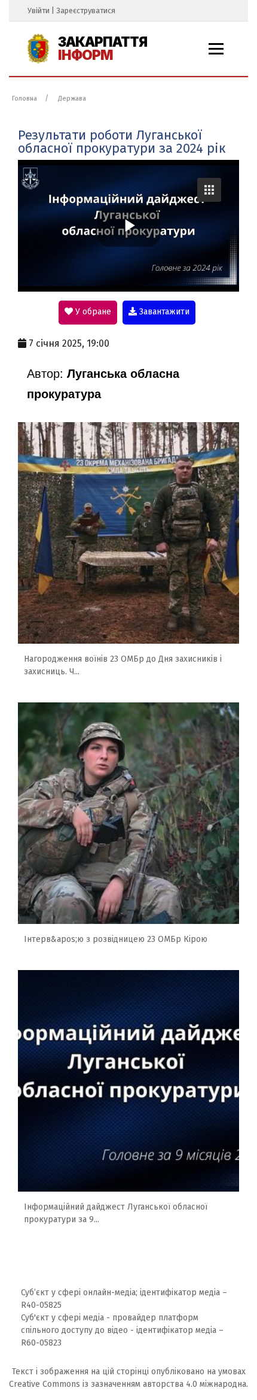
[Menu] (216, 48)
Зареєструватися (85, 10)
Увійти (38, 10)
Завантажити (163, 312)
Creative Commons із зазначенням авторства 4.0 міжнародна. (128, 1384)
